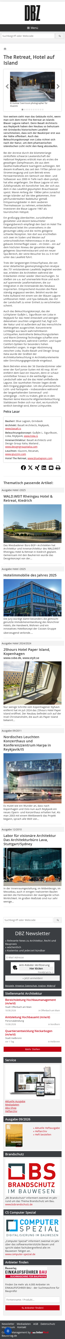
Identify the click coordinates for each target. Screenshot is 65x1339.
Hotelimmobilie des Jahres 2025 (30, 575)
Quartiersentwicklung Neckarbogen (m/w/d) (28, 1032)
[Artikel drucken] (58, 467)
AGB (35, 1324)
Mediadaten (12, 1104)
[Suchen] (60, 36)
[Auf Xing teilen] (37, 469)
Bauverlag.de (9, 1335)
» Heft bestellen (42, 1134)
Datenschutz (48, 1324)
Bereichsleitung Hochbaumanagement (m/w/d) (30, 1001)
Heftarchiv (11, 1111)
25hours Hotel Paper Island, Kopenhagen (26, 651)
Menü (34, 28)
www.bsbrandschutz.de (19, 1204)
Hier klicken (36, 968)
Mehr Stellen (32, 1049)
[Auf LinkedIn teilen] (44, 469)
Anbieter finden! (34, 1307)
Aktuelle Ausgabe (15, 1101)
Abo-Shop (10, 1107)
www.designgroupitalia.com (21, 446)
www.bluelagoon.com (40, 458)
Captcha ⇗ (45, 972)
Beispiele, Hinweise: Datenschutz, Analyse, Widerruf (30, 985)
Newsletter (8, 1324)
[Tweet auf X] (30, 469)
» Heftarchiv (40, 1131)
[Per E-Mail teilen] (51, 467)
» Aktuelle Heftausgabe (46, 1128)
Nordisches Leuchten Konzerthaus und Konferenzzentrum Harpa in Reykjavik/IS (27, 743)
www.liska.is (31, 436)
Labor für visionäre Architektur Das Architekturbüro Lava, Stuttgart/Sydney (29, 839)
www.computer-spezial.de (20, 1254)
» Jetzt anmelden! (33, 978)
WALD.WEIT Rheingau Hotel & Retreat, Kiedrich (28, 498)
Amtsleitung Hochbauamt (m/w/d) (27, 1017)
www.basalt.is (13, 428)
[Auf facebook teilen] (23, 469)
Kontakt (21, 1327)
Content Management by (16, 1332)
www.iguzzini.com (15, 454)
